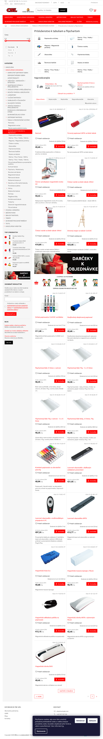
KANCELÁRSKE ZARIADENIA (14, 70)
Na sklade (13, 47)
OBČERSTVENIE (10, 213)
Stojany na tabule (14, 154)
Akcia (11, 50)
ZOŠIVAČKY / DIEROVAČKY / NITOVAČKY (16, 81)
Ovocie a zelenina (10, 336)
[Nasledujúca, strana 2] (92, 696)
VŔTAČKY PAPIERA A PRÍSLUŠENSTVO (14, 106)
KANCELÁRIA (10, 67)
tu (63, 726)
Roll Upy (10, 194)
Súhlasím (92, 721)
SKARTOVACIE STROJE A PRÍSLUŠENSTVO (15, 86)
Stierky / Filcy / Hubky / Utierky (18, 138)
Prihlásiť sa (10, 314)
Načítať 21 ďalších (66, 691)
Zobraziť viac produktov (65, 93)
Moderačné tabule (14, 191)
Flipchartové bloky (14, 149)
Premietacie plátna (14, 186)
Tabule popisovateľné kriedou (17, 128)
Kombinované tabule (14, 199)
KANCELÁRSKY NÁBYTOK (13, 226)
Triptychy (11, 202)
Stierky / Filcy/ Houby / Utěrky (18, 157)
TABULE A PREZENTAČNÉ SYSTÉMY (19, 120)
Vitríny (10, 188)
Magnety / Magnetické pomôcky (19, 140)
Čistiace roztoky (14, 143)
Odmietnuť (80, 721)
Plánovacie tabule (14, 177)
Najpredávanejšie (77, 99)
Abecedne (90, 99)
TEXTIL (8, 223)
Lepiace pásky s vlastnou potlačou (15, 325)
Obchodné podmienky (42, 2)
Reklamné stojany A (14, 180)
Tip (10, 55)
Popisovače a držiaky (15, 135)
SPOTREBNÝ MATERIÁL (15, 117)
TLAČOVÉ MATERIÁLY (14, 97)
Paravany (11, 123)
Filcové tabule (12, 207)
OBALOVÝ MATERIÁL (12, 215)
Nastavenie (41, 731)
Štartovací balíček (14, 151)
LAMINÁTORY (12, 95)
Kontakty (7, 718)
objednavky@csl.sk (62, 711)
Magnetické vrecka (14, 125)
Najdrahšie (64, 99)
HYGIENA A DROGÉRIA (13, 210)
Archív (8, 342)
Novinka (12, 53)
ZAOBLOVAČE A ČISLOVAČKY (17, 100)
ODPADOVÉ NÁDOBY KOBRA (16, 75)
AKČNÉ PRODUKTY (13, 78)
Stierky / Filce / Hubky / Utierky (18, 159)
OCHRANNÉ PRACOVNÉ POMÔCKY (16, 221)
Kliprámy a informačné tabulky (18, 183)
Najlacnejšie (53, 99)
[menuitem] (9, 17)
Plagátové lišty (13, 196)
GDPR (55, 2)
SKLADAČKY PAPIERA (14, 103)
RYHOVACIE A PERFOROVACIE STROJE (17, 111)
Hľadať (62, 10)
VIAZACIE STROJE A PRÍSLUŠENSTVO (19, 89)
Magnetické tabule (14, 175)
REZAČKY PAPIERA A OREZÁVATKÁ (18, 92)
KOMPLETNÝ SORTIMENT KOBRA (18, 73)
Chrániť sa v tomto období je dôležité (16, 330)
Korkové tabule (13, 167)
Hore (40, 696)
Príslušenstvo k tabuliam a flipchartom (16, 131)
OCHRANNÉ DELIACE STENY (16, 114)
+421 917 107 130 (62, 714)
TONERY (8, 218)
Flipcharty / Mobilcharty (16, 169)
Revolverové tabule (14, 172)
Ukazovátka (12, 146)
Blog (62, 2)
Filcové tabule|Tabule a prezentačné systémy (19, 163)
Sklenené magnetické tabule (17, 204)
